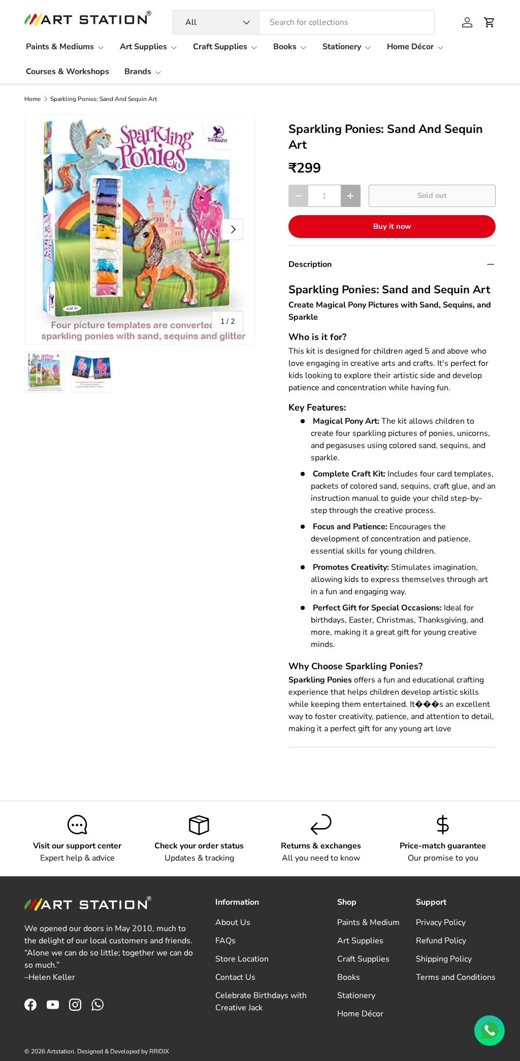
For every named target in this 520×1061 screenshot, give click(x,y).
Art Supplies (360, 940)
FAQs (225, 940)
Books (348, 977)
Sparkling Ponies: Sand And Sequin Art (103, 99)
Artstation (60, 1051)
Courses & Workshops (67, 71)
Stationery (356, 995)
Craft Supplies (363, 959)
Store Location (242, 959)
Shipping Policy (444, 959)
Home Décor (360, 1013)
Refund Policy (441, 940)
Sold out (432, 195)
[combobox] (304, 22)
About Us (232, 922)
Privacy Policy (441, 922)
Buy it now (392, 226)
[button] (489, 22)
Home (32, 99)
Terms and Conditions (456, 977)
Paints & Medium (368, 922)
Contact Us (235, 977)
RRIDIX (159, 1051)
